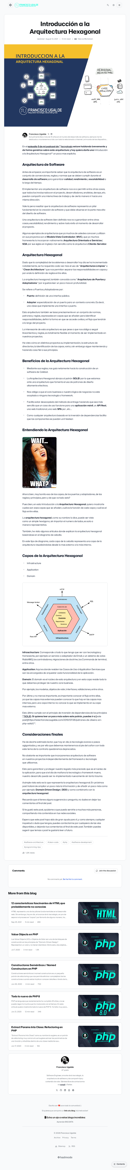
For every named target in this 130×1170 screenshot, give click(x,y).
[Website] (69, 1090)
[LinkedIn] (51, 134)
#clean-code (53, 842)
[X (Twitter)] (48, 134)
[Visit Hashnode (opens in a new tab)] (65, 1157)
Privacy (65, 1137)
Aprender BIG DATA (65, 1121)
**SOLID (26, 716)
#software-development (82, 842)
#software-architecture (33, 842)
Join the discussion (107, 870)
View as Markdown (85, 39)
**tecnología (50, 147)
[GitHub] (61, 1090)
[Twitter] (57, 1090)
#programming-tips (32, 847)
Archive (57, 1137)
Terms (73, 1137)
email (62, 1084)
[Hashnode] (73, 1090)
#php (65, 842)
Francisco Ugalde (37, 134)
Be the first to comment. (72, 879)
